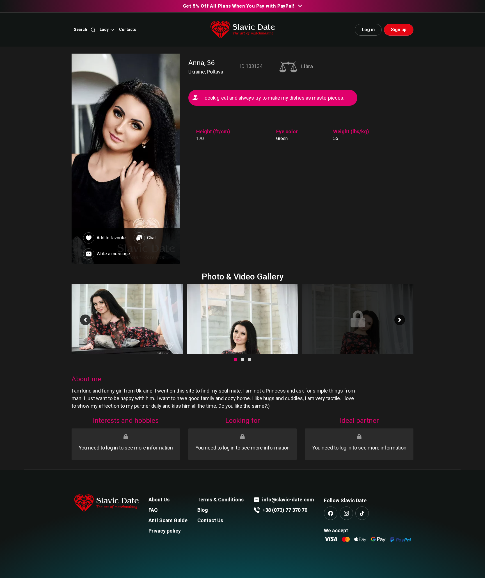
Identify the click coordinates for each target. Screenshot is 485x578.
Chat (151, 237)
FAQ (153, 510)
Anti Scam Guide (167, 520)
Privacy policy (164, 531)
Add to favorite (111, 237)
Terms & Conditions (220, 500)
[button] (107, 29)
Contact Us (210, 520)
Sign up (398, 29)
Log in (368, 29)
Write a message (113, 253)
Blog (202, 510)
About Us (159, 500)
